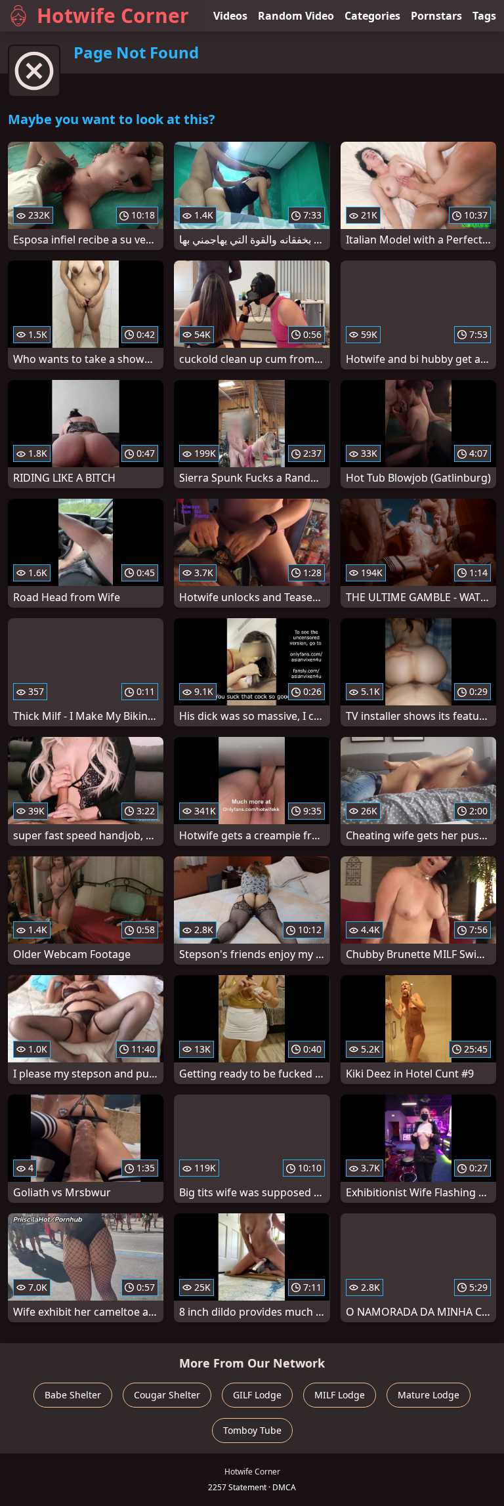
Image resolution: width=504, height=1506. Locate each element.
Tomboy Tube (252, 1430)
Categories (372, 16)
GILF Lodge (257, 1395)
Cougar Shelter (167, 1395)
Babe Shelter (73, 1395)
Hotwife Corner (113, 15)
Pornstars (436, 16)
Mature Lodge (428, 1395)
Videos (230, 16)
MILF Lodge (339, 1395)
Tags (484, 16)
